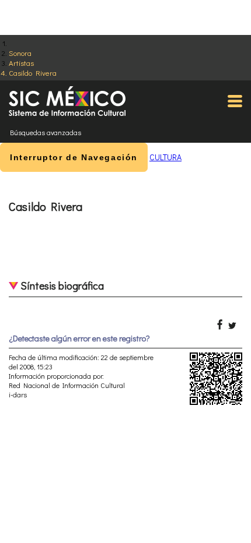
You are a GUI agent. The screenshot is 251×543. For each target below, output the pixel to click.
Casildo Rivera (33, 72)
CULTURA (165, 157)
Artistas (21, 63)
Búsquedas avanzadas (45, 132)
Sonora (20, 53)
